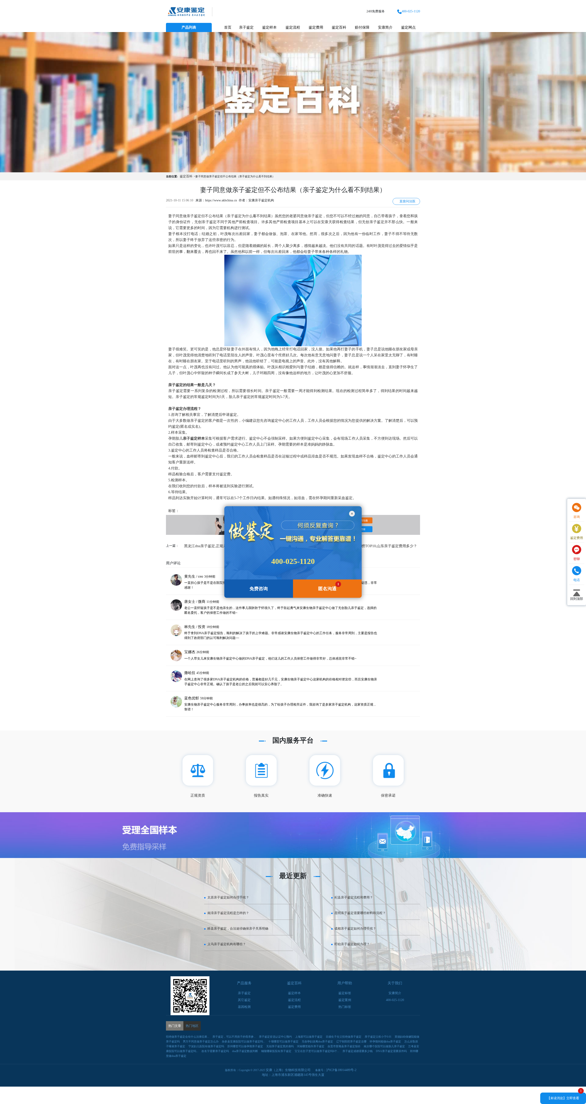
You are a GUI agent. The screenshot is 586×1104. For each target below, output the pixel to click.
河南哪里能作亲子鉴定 (310, 1046)
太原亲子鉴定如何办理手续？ (228, 897)
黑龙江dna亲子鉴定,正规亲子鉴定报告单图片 (220, 546)
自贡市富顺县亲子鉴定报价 (344, 1046)
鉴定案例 (344, 1000)
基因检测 (244, 1007)
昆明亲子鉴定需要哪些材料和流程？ (360, 913)
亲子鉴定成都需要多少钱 (357, 1051)
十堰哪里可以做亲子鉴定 (283, 1041)
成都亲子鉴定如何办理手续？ (355, 928)
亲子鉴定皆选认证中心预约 (275, 1036)
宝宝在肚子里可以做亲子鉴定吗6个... (317, 1051)
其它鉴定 (244, 1000)
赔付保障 (362, 27)
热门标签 (344, 1007)
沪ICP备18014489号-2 (341, 1070)
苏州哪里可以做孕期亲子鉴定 (245, 1046)
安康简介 (385, 27)
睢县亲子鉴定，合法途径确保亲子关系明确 (237, 928)
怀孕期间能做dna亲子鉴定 (385, 1041)
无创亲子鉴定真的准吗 (280, 1046)
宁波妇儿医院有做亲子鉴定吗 (206, 1046)
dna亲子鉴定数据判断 (245, 1051)
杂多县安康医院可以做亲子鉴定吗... (243, 1041)
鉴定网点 (408, 27)
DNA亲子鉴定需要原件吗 (391, 1051)
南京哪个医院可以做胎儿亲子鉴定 (384, 1046)
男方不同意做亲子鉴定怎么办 (201, 1041)
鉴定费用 (316, 27)
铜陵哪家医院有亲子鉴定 (276, 1051)
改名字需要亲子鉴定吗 (215, 1051)
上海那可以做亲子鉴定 (309, 1036)
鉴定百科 (339, 27)
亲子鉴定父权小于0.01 (378, 1036)
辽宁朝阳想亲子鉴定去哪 (351, 1041)
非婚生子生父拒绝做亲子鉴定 (343, 1036)
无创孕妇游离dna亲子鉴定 (317, 1041)
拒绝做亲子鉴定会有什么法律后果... (187, 1036)
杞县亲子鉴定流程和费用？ (353, 897)
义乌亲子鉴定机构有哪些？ (226, 944)
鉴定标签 (344, 993)
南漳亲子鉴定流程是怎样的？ (228, 913)
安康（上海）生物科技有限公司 (288, 1070)
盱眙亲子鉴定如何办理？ (352, 944)
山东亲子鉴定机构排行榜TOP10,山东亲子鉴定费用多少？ (371, 546)
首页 (227, 27)
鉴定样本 (269, 27)
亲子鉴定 (246, 27)
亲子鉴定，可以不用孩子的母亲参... (234, 1036)
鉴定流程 (292, 27)
